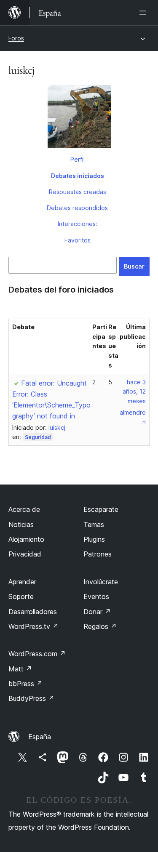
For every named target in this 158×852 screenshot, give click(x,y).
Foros (16, 38)
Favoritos (77, 240)
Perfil (77, 159)
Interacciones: (77, 223)
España (39, 736)
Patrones (97, 554)
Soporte (21, 596)
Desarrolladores (32, 611)
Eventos (96, 596)
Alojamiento (26, 539)
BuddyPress (31, 698)
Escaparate (100, 509)
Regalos (100, 626)
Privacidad (24, 554)
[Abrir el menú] (144, 12)
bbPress (25, 683)
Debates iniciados (77, 175)
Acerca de (24, 509)
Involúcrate (100, 582)
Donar (97, 611)
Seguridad (38, 437)
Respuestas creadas (77, 191)
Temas (93, 524)
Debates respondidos (77, 207)
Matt (20, 669)
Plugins (94, 539)
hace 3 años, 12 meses (134, 391)
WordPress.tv (33, 626)
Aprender (22, 582)
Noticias (21, 524)
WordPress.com (37, 654)
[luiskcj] (79, 118)
